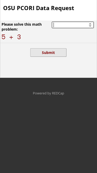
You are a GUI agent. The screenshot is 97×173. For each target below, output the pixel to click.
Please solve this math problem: (22, 27)
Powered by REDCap (48, 93)
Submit (48, 52)
